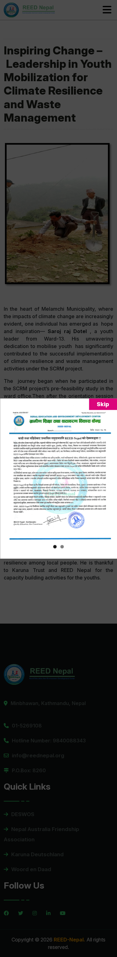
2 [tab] (62, 546)
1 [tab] (55, 546)
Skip (103, 404)
